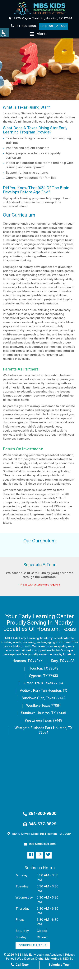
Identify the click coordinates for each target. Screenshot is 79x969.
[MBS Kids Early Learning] (39, 8)
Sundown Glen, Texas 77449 (43, 698)
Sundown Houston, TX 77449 (43, 713)
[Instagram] (39, 855)
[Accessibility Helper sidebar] (4, 32)
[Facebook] (30, 855)
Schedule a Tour (53, 26)
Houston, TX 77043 (43, 669)
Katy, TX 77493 (62, 661)
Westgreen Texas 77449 (43, 721)
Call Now (22, 965)
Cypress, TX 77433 (43, 676)
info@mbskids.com (42, 844)
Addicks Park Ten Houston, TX (43, 691)
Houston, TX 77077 (27, 661)
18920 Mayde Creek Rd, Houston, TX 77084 (41, 18)
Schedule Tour (59, 965)
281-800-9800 (25, 26)
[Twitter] (48, 855)
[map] (39, 776)
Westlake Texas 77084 (43, 706)
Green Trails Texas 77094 (43, 683)
